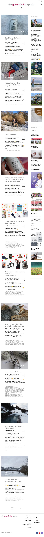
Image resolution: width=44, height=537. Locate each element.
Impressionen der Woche (13, 372)
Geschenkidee (11, 241)
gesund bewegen (7, 389)
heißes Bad (7, 342)
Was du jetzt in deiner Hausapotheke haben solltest (12, 85)
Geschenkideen (20, 291)
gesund (15, 241)
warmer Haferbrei (8, 396)
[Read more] (23, 44)
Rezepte (9, 393)
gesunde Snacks (7, 292)
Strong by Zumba (7, 395)
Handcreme (20, 243)
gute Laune (8, 194)
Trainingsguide (9, 246)
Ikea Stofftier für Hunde (9, 294)
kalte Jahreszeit (7, 343)
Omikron (6, 105)
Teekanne (19, 344)
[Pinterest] (40, 1)
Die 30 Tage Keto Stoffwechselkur (18, 388)
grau (22, 341)
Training (12, 395)
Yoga (6, 450)
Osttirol (20, 498)
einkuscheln (12, 340)
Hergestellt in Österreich (17, 194)
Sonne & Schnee (10, 135)
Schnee (7, 150)
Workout (21, 396)
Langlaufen (7, 498)
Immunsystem (12, 55)
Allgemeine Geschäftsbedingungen (27, 518)
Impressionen (18, 365)
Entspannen (17, 340)
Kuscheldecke (16, 343)
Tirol (12, 499)
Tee (12, 344)
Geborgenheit (14, 341)
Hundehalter (12, 293)
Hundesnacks (17, 293)
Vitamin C (16, 55)
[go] (40, 131)
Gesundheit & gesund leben (9, 77)
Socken (13, 245)
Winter (19, 55)
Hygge (18, 342)
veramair (6, 30)
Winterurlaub (21, 449)
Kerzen (12, 343)
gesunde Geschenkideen (9, 242)
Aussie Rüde (8, 386)
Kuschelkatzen (21, 343)
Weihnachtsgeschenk (8, 247)
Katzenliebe (15, 391)
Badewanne (8, 340)
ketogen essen (19, 391)
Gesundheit (8, 55)
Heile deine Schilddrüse (13, 390)
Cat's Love (7, 291)
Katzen (11, 391)
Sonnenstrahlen (11, 150)
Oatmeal (6, 393)
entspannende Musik (8, 341)
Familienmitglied (12, 291)
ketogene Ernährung (8, 392)
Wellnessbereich (8, 449)
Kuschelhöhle (17, 295)
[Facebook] (38, 1)
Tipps (9, 105)
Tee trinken (16, 344)
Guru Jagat (22, 389)
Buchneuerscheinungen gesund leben (11, 387)
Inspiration (15, 294)
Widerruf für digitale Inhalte (26, 524)
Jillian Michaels (21, 390)
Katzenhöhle (7, 295)
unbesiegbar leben (17, 395)
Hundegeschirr (7, 293)
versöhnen (14, 246)
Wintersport (13, 500)
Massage (6, 245)
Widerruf (29, 523)
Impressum (29, 527)
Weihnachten (19, 246)
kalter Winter (7, 391)
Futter (17, 291)
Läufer (18, 244)
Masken (21, 244)
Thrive (14, 296)
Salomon (10, 296)
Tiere (16, 296)
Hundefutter (19, 292)
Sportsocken (22, 245)
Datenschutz (29, 521)
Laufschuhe (7, 296)
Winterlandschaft (8, 500)
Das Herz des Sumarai (8, 388)
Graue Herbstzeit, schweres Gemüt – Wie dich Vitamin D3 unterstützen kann (14, 180)
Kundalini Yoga (14, 392)
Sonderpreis (17, 245)
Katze (18, 294)
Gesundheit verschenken (9, 243)
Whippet (16, 150)
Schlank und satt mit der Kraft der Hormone (12, 394)
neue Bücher (20, 392)
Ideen (21, 293)
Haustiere (16, 129)
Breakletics (12, 386)
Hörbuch (6, 244)
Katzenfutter (22, 294)
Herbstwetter (14, 342)
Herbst (11, 194)
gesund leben (13, 389)
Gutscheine (15, 243)
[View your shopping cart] (42, 4)
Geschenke (6, 241)
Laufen (15, 244)
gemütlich (18, 341)
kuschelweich (7, 344)
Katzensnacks (12, 295)
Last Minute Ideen (11, 244)
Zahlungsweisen (28, 520)
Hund (15, 292)
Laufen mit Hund (11, 498)
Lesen (11, 344)
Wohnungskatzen (17, 396)
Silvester (9, 499)
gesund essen (7, 497)
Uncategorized (7, 318)
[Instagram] (42, 1)
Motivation (10, 245)
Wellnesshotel (13, 449)
